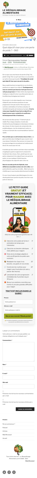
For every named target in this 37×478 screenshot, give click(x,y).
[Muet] (27, 55)
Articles (10, 62)
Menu (19, 19)
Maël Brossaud (11, 45)
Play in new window (14, 60)
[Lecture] (5, 55)
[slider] (31, 55)
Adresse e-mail (8, 306)
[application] (18, 55)
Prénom (6, 297)
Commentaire (7, 340)
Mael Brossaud (29, 461)
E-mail (5, 373)
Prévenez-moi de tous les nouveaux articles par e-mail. (18, 403)
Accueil (4, 62)
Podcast (5, 427)
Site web (5, 382)
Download (24, 60)
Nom (4, 364)
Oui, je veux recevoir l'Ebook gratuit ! (18, 316)
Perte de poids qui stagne (19, 62)
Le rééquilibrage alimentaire (14, 11)
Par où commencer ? (9, 424)
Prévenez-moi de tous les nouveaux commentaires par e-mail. (18, 395)
